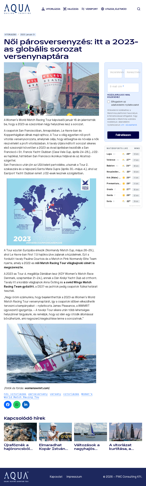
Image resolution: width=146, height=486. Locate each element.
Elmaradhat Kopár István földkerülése (52, 449)
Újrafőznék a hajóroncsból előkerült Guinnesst (17, 451)
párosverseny (38, 393)
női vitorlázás (15, 393)
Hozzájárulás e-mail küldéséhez (118, 96)
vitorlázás (71, 393)
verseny (55, 393)
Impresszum (74, 477)
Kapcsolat (56, 477)
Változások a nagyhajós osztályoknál (87, 449)
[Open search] (138, 9)
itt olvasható (129, 125)
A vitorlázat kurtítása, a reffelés (120, 449)
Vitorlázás (10, 34)
